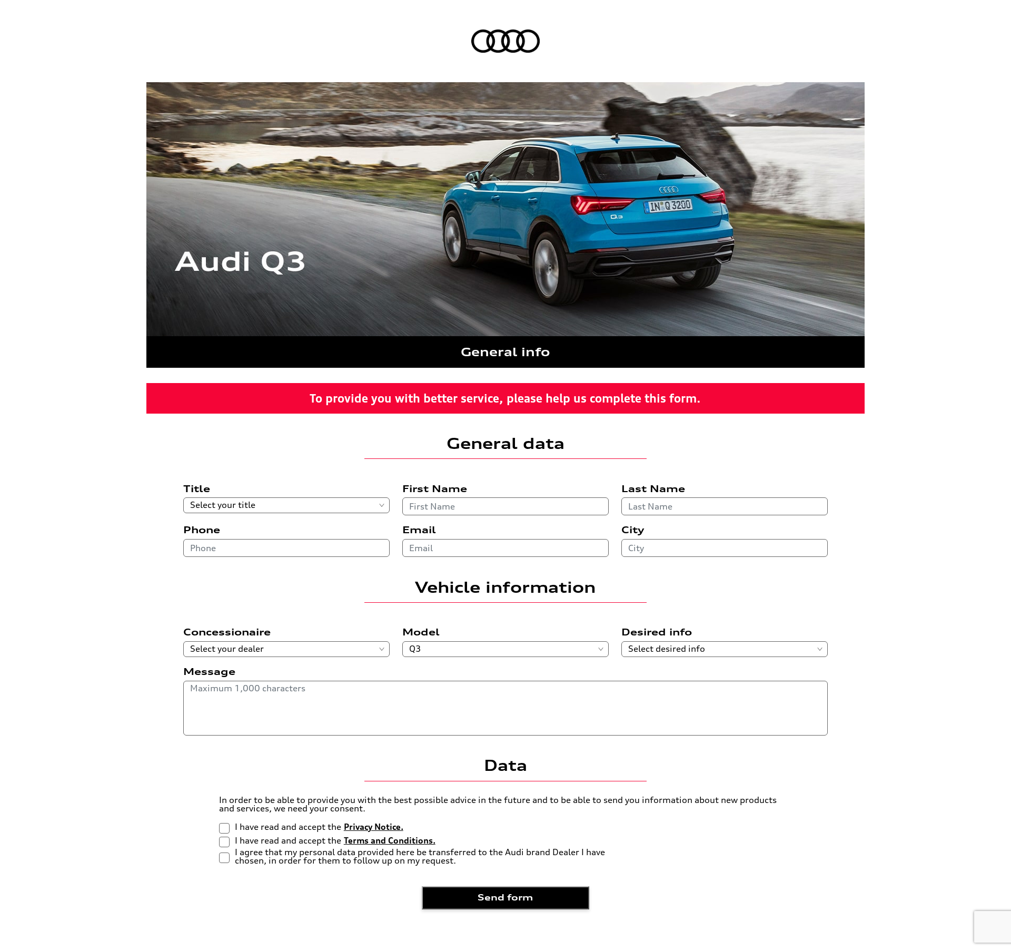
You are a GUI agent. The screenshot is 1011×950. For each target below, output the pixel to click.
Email (419, 530)
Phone (201, 530)
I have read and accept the (319, 827)
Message (209, 672)
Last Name (653, 489)
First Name (434, 489)
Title (196, 489)
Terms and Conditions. (389, 841)
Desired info (656, 632)
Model (421, 632)
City (633, 530)
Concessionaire (227, 632)
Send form (505, 897)
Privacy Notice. (373, 827)
